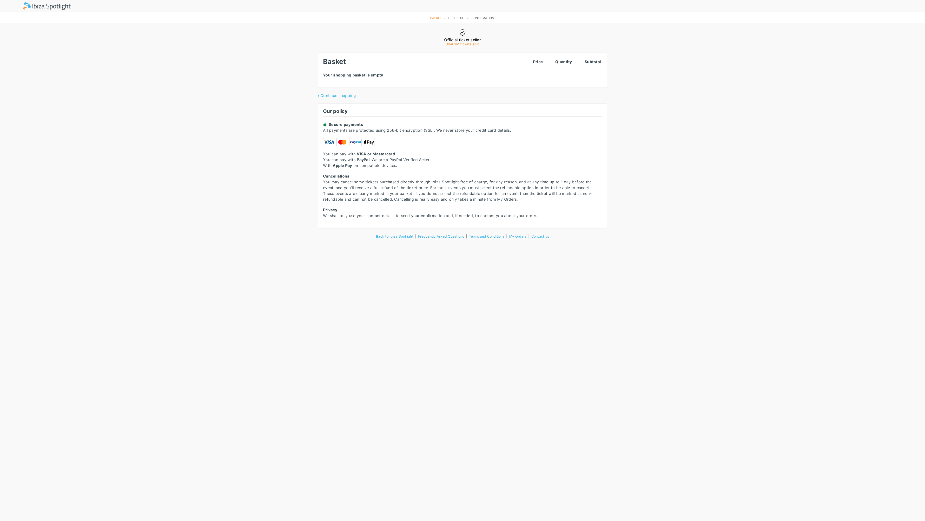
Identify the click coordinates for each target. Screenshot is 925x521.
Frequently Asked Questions (441, 236)
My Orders (517, 236)
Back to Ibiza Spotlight (394, 236)
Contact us (540, 236)
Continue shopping (338, 95)
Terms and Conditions (486, 236)
